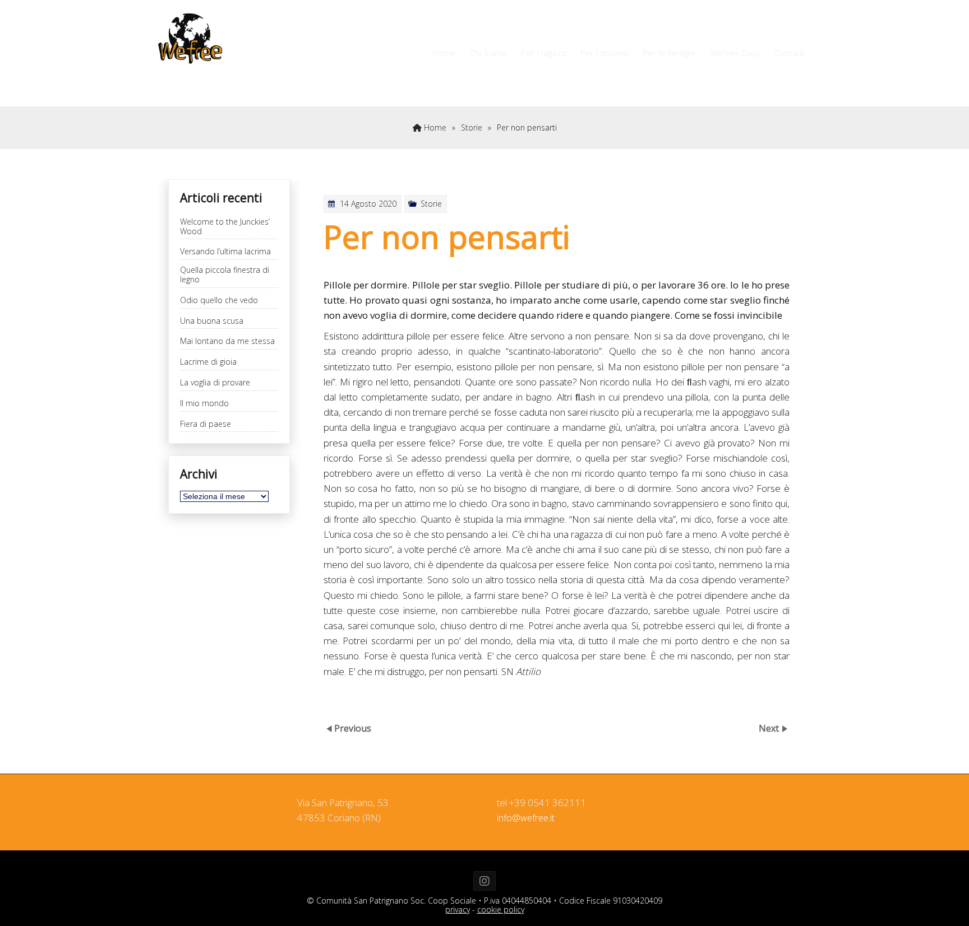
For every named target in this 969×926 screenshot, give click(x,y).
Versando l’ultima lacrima (225, 252)
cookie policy (500, 909)
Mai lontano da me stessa (227, 341)
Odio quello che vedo (219, 300)
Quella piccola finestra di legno (224, 275)
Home (443, 52)
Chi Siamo (488, 52)
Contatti (789, 52)
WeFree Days (735, 52)
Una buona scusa (211, 321)
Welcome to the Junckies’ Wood (225, 226)
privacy (457, 909)
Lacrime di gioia (208, 362)
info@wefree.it (526, 818)
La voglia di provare (215, 383)
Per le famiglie (669, 52)
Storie (471, 127)
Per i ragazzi (543, 52)
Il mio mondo (204, 403)
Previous (352, 728)
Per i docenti (604, 52)
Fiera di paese (205, 424)
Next (770, 728)
